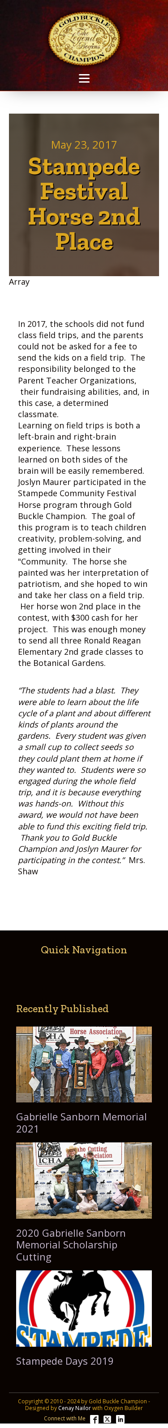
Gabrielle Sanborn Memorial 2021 (81, 1122)
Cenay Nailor (74, 1408)
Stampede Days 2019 (65, 1360)
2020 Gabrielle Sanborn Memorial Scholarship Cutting (71, 1244)
